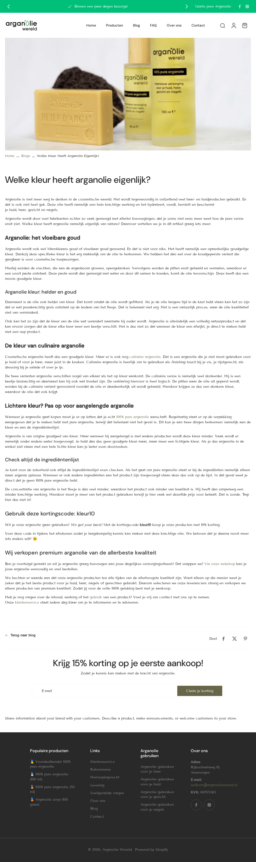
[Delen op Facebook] (223, 638)
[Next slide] (186, 6)
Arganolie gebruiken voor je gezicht (157, 794)
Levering (97, 785)
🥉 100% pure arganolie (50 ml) (52, 789)
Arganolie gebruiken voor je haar (157, 769)
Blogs (25, 156)
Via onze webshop (219, 564)
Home (9, 156)
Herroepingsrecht (104, 777)
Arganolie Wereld (117, 849)
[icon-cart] (244, 25)
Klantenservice (102, 762)
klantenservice (27, 602)
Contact (97, 816)
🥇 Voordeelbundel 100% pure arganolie (50, 764)
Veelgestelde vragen (107, 793)
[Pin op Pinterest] (245, 638)
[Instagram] (247, 7)
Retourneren (100, 769)
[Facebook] (240, 7)
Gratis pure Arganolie (213, 6)
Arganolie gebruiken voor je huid (157, 781)
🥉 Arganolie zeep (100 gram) (49, 801)
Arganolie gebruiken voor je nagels (157, 806)
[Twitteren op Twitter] (234, 638)
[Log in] (233, 25)
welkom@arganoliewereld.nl (214, 785)
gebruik (96, 597)
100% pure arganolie (132, 417)
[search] (222, 25)
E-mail (47, 691)
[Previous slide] (8, 6)
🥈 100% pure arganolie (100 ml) (49, 776)
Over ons (98, 801)
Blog (94, 808)
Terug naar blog (23, 635)
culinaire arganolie (145, 357)
